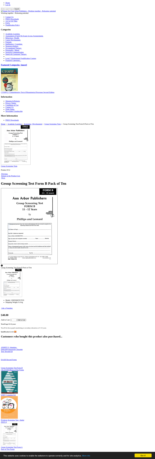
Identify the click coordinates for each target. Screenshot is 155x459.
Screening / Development (33, 124)
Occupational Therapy (13, 48)
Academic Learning (14, 124)
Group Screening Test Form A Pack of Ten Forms (12, 448)
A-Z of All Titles (11, 21)
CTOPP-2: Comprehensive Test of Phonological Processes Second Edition (27, 92)
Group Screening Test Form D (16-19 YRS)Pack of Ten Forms (12, 369)
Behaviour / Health (12, 38)
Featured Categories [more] (14, 65)
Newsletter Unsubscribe (14, 111)
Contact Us (9, 17)
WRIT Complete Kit (8, 395)
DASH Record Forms (9, 360)
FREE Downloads (12, 19)
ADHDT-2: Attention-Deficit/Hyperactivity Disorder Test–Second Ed (12, 349)
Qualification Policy (12, 25)
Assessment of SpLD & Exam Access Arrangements (24, 36)
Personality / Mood (12, 50)
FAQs (7, 23)
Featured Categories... (13, 60)
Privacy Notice (10, 103)
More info (86, 455)
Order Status (9, 109)
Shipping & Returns (12, 101)
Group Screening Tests (52, 124)
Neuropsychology (12, 46)
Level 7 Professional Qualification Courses (20, 58)
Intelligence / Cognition (14, 44)
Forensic (8, 42)
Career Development (13, 40)
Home (7, 3)
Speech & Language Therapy (16, 54)
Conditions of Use (11, 105)
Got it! (143, 455)
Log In (7, 5)
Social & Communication (14, 52)
